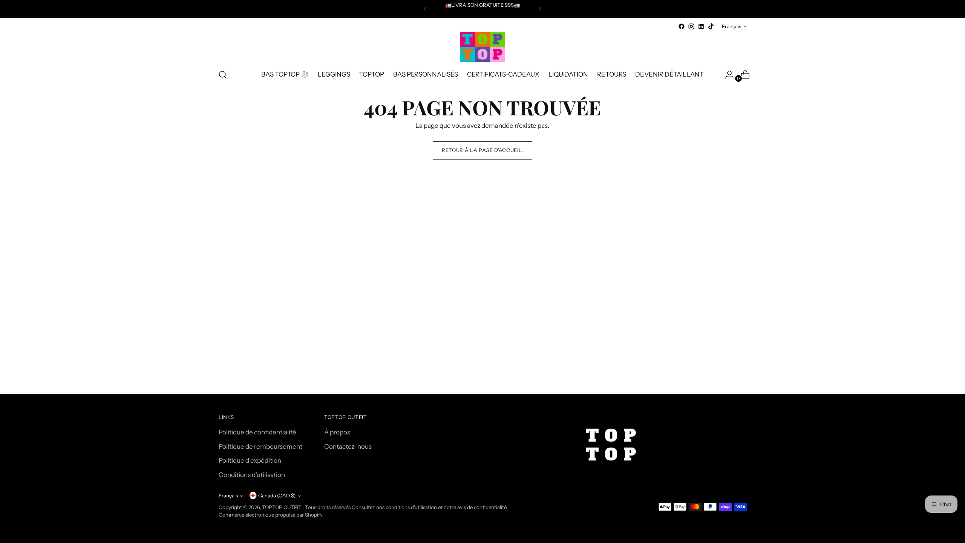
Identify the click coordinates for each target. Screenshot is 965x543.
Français (731, 26)
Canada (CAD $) (277, 495)
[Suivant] (540, 9)
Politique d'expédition (250, 460)
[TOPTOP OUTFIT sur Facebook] (681, 26)
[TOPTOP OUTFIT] (482, 47)
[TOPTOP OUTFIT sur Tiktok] (711, 26)
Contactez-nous (348, 446)
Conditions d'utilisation (252, 475)
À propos (337, 432)
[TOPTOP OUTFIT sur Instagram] (691, 26)
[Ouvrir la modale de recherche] (222, 74)
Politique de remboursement (260, 446)
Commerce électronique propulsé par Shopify (271, 515)
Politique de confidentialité (257, 432)
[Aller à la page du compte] (726, 74)
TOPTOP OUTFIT (282, 507)
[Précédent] (425, 9)
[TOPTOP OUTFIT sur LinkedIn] (701, 26)
